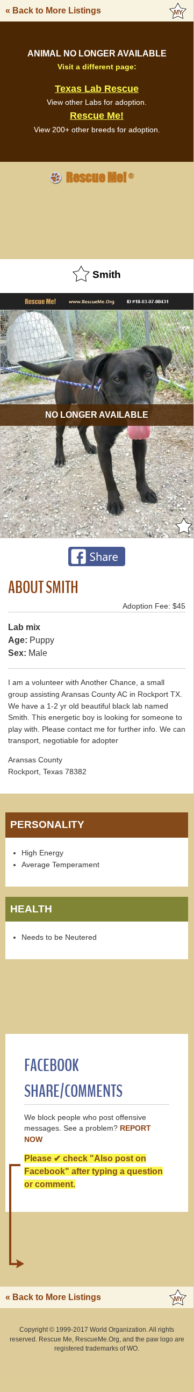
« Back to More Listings (53, 10)
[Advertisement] (97, 220)
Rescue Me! (97, 115)
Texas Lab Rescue (97, 88)
